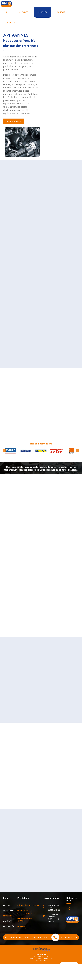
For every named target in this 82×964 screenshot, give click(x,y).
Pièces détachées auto (28, 905)
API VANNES (8, 911)
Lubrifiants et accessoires (24, 927)
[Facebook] (68, 908)
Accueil (7, 905)
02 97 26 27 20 (69, 937)
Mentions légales (41, 956)
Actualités (8, 926)
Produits (7, 916)
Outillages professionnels (24, 912)
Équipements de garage (24, 919)
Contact (7, 921)
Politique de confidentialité (41, 958)
